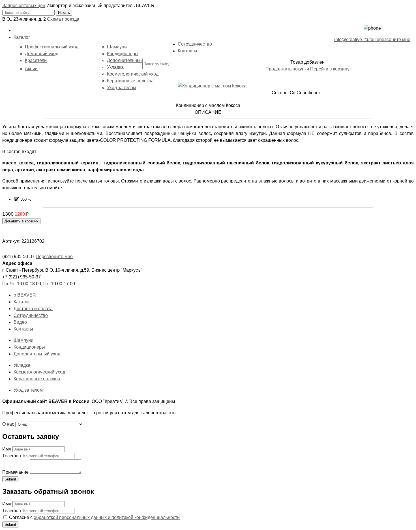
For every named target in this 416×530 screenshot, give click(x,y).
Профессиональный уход (51, 46)
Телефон (11, 455)
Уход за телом (121, 87)
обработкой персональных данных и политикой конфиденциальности (107, 517)
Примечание (15, 472)
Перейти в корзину (329, 68)
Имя (6, 449)
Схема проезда (63, 19)
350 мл (27, 199)
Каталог (22, 301)
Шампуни (117, 46)
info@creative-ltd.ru (353, 39)
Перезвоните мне (391, 39)
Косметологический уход (132, 74)
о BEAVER (25, 295)
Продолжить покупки (287, 68)
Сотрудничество (31, 315)
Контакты (23, 329)
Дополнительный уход (130, 60)
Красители (36, 60)
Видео (20, 322)
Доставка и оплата (33, 308)
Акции (31, 68)
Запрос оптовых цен (23, 5)
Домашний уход (41, 53)
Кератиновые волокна (130, 80)
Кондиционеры (122, 53)
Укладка (115, 67)
